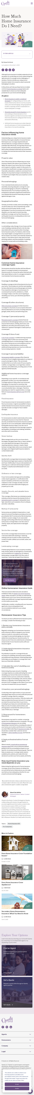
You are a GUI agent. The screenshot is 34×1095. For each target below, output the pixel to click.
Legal (3, 1051)
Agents (4, 1034)
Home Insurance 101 (14, 823)
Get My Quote (9, 580)
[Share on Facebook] (3, 70)
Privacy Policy (20, 1080)
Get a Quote (6, 1005)
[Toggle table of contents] (30, 54)
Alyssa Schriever (8, 62)
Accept (17, 1084)
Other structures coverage (9, 306)
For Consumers (7, 826)
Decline (17, 1088)
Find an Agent (7, 973)
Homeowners (6, 1040)
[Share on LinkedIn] (10, 70)
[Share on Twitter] (6, 70)
